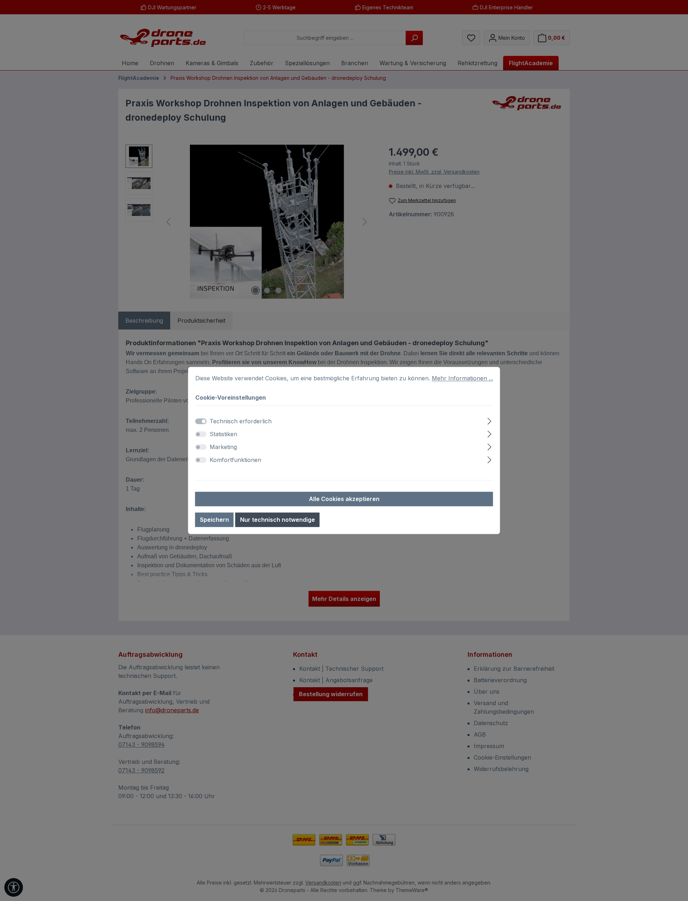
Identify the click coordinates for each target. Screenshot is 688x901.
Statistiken (223, 434)
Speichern (214, 520)
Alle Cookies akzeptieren (344, 499)
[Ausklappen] (489, 420)
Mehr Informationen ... (462, 378)
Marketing (223, 447)
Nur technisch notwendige (277, 520)
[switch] (201, 434)
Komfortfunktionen (235, 460)
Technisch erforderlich (241, 421)
